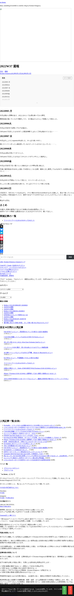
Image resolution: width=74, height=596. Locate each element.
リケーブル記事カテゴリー (9, 269)
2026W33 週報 (8, 309)
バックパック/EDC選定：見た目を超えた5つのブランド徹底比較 (26, 347)
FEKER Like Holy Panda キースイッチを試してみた (21, 435)
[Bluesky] (37, 229)
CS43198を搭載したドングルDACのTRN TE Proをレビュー (24, 337)
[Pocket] (37, 235)
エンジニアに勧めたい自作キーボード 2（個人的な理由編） (24, 458)
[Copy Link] (37, 248)
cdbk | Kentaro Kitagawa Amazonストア (12, 262)
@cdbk (2, 493)
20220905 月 (6, 82)
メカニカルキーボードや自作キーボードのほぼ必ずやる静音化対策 (27, 460)
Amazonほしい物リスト (8, 515)
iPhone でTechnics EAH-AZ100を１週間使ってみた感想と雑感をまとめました (30, 373)
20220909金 (6, 94)
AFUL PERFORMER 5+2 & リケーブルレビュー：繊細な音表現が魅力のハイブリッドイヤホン (36, 379)
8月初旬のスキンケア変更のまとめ (16, 315)
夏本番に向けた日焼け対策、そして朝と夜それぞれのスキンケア (26, 323)
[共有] (37, 251)
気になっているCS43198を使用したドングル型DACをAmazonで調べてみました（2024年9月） (36, 456)
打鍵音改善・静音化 (7, 275)
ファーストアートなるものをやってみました (19, 220)
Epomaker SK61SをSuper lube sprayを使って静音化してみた (24, 454)
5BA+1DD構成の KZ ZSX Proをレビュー (18, 446)
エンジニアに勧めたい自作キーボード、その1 (19, 433)
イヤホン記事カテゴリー (8, 271)
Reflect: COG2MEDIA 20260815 (14, 311)
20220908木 (6, 91)
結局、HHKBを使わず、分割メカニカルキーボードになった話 (25, 441)
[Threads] (37, 242)
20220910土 (6, 97)
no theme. (3, 2)
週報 (6, 71)
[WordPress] (37, 245)
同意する (64, 590)
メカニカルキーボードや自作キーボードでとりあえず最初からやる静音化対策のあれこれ (35, 427)
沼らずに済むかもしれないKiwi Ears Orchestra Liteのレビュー (24, 342)
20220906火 (6, 85)
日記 (1, 71)
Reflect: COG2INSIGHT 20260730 (15, 319)
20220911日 (6, 99)
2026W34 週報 (8, 307)
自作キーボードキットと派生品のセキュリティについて (23, 452)
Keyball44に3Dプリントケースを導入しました (19, 443)
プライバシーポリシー (11, 468)
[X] (37, 226)
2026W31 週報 (8, 317)
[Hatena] (37, 232)
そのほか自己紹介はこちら (9, 487)
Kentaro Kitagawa (5, 73)
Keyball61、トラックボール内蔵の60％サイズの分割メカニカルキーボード (29, 425)
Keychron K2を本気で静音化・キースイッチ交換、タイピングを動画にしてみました (33, 437)
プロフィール (8, 470)
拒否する (70, 590)
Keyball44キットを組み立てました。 (16, 450)
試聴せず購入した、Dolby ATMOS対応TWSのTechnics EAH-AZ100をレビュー (30, 368)
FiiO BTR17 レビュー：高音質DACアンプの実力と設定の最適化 (26, 332)
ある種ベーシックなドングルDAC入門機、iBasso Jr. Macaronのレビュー (28, 352)
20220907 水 (6, 88)
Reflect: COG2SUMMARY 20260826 (16, 305)
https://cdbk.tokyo (5, 506)
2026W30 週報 (8, 321)
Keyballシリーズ (5, 273)
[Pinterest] (37, 238)
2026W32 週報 (8, 313)
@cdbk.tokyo (10, 498)
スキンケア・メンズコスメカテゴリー (13, 267)
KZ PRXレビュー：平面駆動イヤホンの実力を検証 (21, 358)
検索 (1, 254)
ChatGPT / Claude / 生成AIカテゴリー (12, 265)
